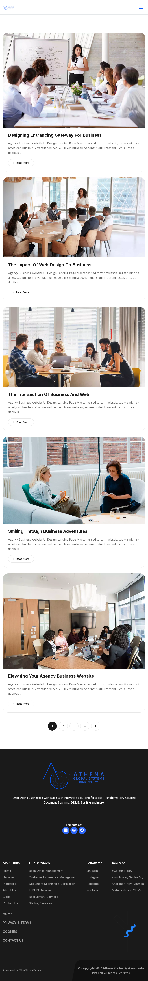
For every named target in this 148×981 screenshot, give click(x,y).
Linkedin (92, 871)
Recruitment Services (43, 897)
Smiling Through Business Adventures (47, 531)
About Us (9, 890)
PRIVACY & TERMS (17, 922)
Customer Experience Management (53, 877)
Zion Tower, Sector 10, (127, 877)
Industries (9, 884)
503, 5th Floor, (122, 871)
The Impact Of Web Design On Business (49, 264)
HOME (7, 914)
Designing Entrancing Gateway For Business (55, 135)
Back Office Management (46, 871)
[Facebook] (82, 830)
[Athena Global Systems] (8, 7)
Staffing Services (40, 903)
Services (8, 877)
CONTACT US (13, 940)
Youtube (92, 890)
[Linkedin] (65, 830)
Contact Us (10, 903)
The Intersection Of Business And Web (48, 394)
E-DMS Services (40, 890)
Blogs (6, 897)
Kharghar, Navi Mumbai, (128, 884)
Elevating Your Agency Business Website (51, 676)
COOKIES (10, 931)
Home (7, 871)
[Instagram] (74, 830)
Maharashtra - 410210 (127, 890)
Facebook (93, 884)
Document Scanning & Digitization (52, 884)
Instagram (93, 877)
